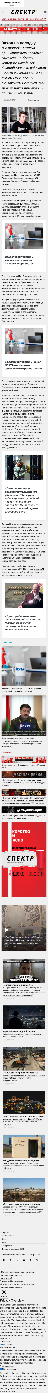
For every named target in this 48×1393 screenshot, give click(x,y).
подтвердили (8, 175)
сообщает (29, 160)
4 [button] (18, 953)
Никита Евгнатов (34, 99)
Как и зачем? (6, 1278)
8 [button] (33, 953)
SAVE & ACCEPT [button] (8, 1391)
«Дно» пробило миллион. (23, 623)
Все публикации (8, 1235)
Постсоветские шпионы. (24, 989)
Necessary (7, 1344)
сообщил (6, 285)
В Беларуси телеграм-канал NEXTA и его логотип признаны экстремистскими (23, 365)
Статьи (4, 1239)
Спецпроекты (7, 752)
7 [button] (30, 953)
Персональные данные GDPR (13, 1249)
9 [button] (37, 953)
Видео (4, 1242)
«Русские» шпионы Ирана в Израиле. (23, 1208)
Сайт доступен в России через (24, 18)
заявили (38, 569)
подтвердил (30, 178)
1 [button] (7, 953)
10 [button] (41, 953)
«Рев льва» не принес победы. (24, 1076)
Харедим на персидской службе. (22, 1034)
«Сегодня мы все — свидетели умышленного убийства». (22, 500)
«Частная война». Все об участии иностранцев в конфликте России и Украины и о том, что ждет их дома (23, 782)
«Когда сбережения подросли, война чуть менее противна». (23, 1164)
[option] (24, 928)
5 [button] (22, 953)
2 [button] (10, 953)
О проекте (5, 1232)
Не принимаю (16, 1281)
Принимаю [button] (5, 1281)
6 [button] (26, 953)
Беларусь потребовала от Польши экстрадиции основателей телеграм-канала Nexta (21, 689)
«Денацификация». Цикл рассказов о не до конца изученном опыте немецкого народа (23, 816)
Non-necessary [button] (7, 1365)
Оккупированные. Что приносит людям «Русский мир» (23, 766)
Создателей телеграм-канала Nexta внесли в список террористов (20, 260)
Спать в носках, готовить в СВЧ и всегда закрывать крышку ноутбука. (24, 1120)
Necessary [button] (5, 1341)
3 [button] (14, 953)
